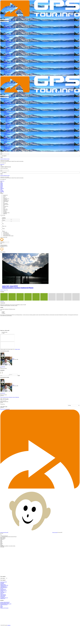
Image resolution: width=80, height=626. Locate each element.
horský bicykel (8, 39)
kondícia (3, 228)
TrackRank (3, 217)
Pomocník (3, 23)
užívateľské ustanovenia (3, 604)
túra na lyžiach (8, 46)
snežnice (4, 207)
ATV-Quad (7, 52)
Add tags (1, 404)
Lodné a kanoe (8, 54)
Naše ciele (5, 65)
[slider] (41, 222)
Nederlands (2, 188)
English (1, 184)
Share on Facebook (3, 397)
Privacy (1, 607)
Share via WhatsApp (9, 397)
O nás (3, 64)
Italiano (1, 187)
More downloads (55, 532)
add (1, 406)
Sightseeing (7, 53)
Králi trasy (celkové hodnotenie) (5, 602)
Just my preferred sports (6, 234)
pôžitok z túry (4, 226)
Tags (4, 404)
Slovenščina (2, 191)
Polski (1, 189)
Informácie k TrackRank (7, 26)
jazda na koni (3, 594)
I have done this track (4, 535)
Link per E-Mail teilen (15, 397)
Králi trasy (5, 61)
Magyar (1, 186)
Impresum (5, 66)
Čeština (1, 182)
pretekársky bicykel (9, 41)
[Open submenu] (6, 35)
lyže (4, 205)
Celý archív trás (6, 38)
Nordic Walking (8, 50)
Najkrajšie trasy (6, 112)
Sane (6, 48)
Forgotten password (7, 74)
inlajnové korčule (5, 204)
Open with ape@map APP (4, 532)
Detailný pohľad (17, 349)
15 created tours (2, 366)
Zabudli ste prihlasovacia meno (4, 175)
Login (1, 29)
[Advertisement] (40, 322)
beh (6, 49)
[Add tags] (40, 405)
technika (3, 231)
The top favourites (6, 37)
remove (4, 406)
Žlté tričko (5, 62)
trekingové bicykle (8, 42)
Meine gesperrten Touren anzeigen (8, 235)
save (6, 406)
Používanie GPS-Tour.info (8, 24)
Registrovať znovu (5, 68)
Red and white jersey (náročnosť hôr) (5, 603)
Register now (2, 164)
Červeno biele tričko (7, 63)
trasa (6, 44)
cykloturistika (6, 60)
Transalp (7, 40)
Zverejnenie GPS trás (7, 25)
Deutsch (1, 183)
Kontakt (1, 606)
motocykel (7, 51)
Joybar (13, 358)
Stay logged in (4, 155)
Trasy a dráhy (4, 35)
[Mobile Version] (2, 301)
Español (1, 185)
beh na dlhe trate (8, 47)
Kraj (3, 223)
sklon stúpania (8, 45)
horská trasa (7, 43)
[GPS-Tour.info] (40, 16)
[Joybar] (6, 359)
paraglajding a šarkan (9, 55)
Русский (1, 190)
